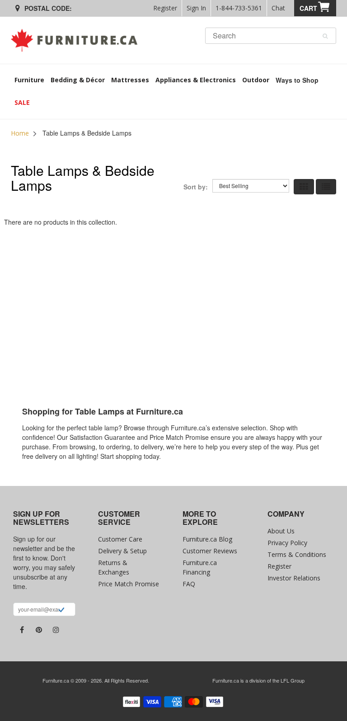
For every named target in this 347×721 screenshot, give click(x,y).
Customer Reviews (210, 551)
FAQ (189, 584)
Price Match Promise (128, 584)
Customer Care (120, 539)
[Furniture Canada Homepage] (77, 40)
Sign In (196, 8)
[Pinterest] (39, 629)
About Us (281, 531)
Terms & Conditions (296, 554)
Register (165, 8)
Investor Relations (293, 578)
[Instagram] (56, 629)
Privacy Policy (287, 542)
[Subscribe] (61, 611)
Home (20, 133)
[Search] (325, 36)
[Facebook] (21, 629)
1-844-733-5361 (239, 8)
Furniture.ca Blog (207, 539)
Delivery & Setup (122, 551)
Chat (278, 8)
